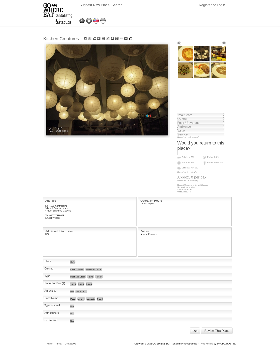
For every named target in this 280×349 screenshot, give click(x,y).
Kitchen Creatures (61, 38)
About (58, 343)
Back (194, 331)
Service (182, 134)
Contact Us (70, 343)
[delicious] (130, 38)
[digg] (125, 38)
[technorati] (94, 38)
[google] (116, 38)
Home (49, 343)
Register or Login (212, 5)
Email (48, 218)
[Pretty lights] (107, 134)
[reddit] (107, 38)
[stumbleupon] (98, 38)
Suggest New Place (94, 5)
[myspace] (112, 38)
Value (181, 130)
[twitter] (89, 38)
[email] (121, 38)
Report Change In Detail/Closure (192, 185)
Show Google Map (186, 187)
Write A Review (184, 192)
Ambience (184, 126)
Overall (182, 119)
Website (56, 218)
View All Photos (184, 189)
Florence (152, 234)
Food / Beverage (188, 122)
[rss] (103, 38)
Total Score (184, 115)
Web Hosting (206, 343)
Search (117, 5)
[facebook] (85, 38)
